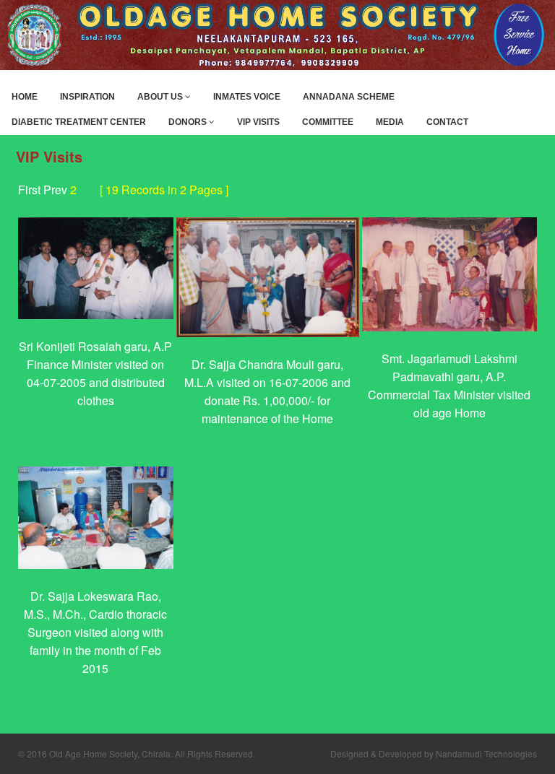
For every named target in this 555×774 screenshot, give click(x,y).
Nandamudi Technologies (486, 753)
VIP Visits (258, 122)
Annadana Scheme (349, 97)
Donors (188, 122)
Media (390, 122)
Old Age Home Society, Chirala (110, 753)
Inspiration (87, 97)
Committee (327, 122)
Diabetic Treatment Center (79, 122)
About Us (161, 97)
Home (25, 97)
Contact (447, 122)
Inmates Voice (246, 97)
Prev (55, 189)
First (29, 189)
